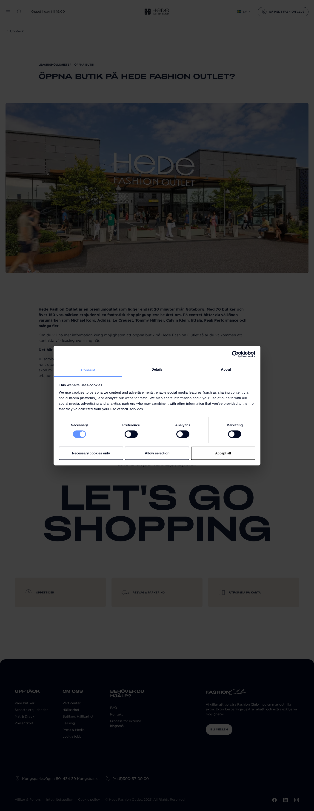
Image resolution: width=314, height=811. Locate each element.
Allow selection (157, 453)
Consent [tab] (88, 370)
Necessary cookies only (91, 453)
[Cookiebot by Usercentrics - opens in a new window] (235, 354)
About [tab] (226, 369)
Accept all (223, 453)
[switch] (131, 434)
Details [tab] (157, 369)
